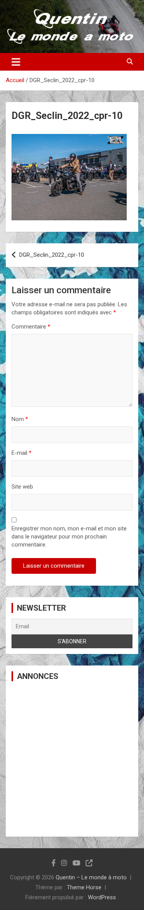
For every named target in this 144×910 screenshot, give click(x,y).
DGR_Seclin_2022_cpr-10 (51, 254)
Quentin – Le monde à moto (91, 877)
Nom (20, 419)
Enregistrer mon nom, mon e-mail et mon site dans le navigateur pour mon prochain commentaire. (69, 536)
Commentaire (31, 326)
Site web (22, 486)
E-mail (21, 452)
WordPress (102, 897)
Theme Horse (84, 887)
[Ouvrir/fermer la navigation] (16, 62)
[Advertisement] (72, 759)
